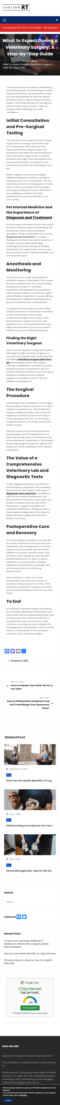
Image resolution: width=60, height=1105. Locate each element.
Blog (8, 775)
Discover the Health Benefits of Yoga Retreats (30, 953)
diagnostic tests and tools (21, 493)
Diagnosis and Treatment (29, 217)
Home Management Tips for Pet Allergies (32, 870)
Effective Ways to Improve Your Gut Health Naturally (28, 962)
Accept (8, 1100)
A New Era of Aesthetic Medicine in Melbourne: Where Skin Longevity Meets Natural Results (26, 943)
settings (23, 1095)
